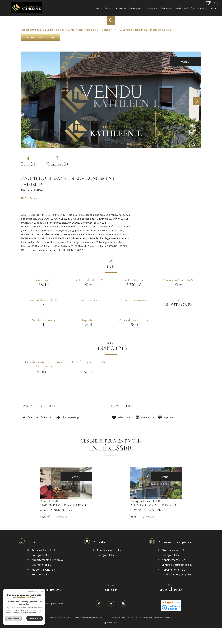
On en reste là (34, 592)
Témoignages (151, 8)
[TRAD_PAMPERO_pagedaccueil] (26, 12)
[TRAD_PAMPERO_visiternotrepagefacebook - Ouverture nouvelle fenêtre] (99, 603)
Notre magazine (199, 8)
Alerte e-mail (181, 8)
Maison (105, 29)
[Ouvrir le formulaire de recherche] (111, 20)
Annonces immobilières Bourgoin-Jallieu (111, 552)
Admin (138, 617)
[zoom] (111, 146)
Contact (214, 8)
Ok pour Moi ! (35, 618)
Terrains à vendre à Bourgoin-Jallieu (43, 552)
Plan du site (116, 617)
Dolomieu (92, 29)
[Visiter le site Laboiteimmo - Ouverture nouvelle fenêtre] (111, 623)
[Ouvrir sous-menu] (116, 8)
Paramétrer (13, 618)
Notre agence (135, 8)
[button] (197, 101)
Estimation (166, 8)
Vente (71, 29)
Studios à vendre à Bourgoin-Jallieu (173, 552)
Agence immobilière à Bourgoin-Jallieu (42, 29)
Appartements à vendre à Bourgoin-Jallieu (47, 562)
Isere (81, 29)
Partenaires (146, 617)
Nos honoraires (104, 617)
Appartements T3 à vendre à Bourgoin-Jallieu (177, 572)
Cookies (168, 617)
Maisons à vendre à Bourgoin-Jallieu (43, 572)
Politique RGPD (158, 617)
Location (122, 8)
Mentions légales (128, 617)
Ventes (99, 8)
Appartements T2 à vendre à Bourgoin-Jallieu (177, 562)
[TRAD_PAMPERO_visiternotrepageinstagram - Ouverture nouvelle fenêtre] (111, 603)
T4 (114, 29)
